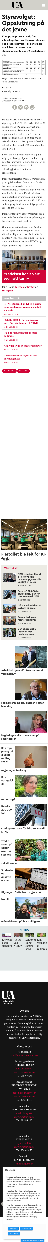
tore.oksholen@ (24, 1068)
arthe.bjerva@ (25, 1163)
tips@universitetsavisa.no (24, 1055)
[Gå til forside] (24, 5)
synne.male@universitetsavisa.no (24, 1144)
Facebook (20, 287)
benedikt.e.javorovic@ (24, 1092)
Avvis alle (13, 1229)
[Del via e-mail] (26, 107)
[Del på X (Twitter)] (20, 107)
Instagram (8, 290)
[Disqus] (24, 417)
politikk (23, 370)
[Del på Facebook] (14, 107)
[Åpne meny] (43, 5)
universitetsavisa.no (24, 1072)
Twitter (30, 287)
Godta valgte (26, 1229)
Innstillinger (14, 1233)
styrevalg (9, 370)
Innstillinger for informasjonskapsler (32, 1240)
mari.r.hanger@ (24, 1113)
